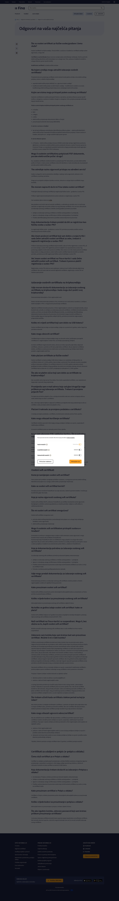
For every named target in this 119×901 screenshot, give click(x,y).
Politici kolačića (71, 437)
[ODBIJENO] (80, 450)
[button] (47, 444)
